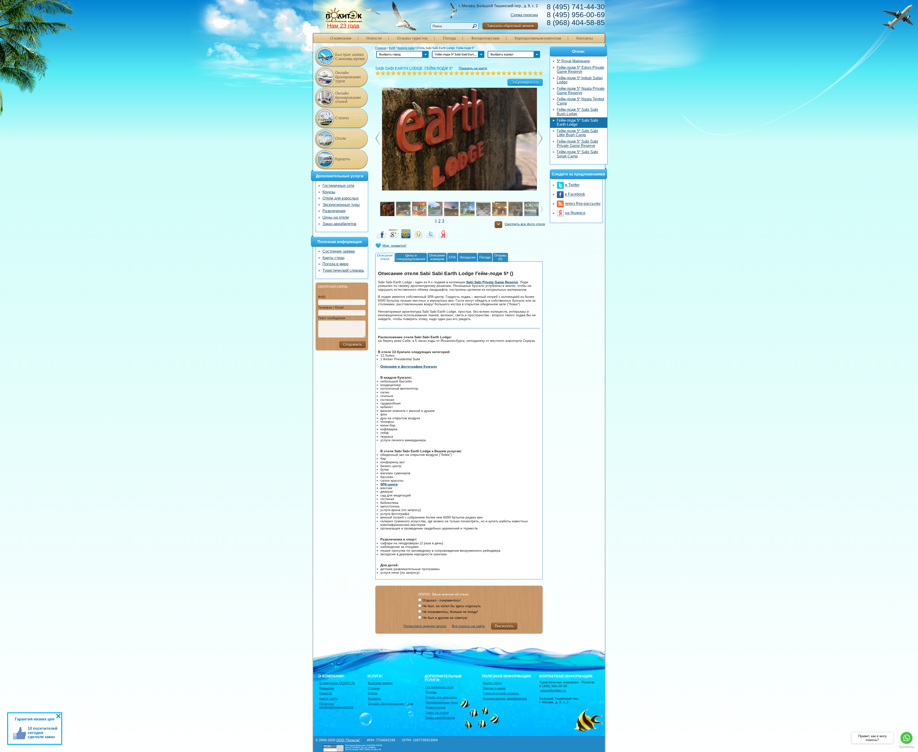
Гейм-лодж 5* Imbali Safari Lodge (580, 80)
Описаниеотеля (385, 257)
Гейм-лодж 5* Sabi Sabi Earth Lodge (577, 122)
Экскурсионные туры (341, 205)
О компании (340, 38)
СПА (452, 257)
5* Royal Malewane (573, 61)
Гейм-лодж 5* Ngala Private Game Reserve (581, 91)
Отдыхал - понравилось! (441, 600)
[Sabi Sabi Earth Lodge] (459, 139)
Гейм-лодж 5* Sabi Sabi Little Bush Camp (577, 133)
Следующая (377, 138)
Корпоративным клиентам (538, 38)
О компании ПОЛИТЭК (337, 683)
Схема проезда (524, 15)
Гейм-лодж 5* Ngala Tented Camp (580, 101)
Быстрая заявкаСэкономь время (350, 57)
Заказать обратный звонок (510, 26)
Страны (342, 118)
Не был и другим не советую (444, 618)
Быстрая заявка (380, 683)
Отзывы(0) (500, 257)
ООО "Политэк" (348, 740)
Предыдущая (540, 138)
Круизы (328, 192)
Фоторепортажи (485, 38)
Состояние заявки (338, 251)
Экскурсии (467, 257)
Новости (374, 38)
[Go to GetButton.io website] (906, 747)
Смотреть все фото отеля (525, 224)
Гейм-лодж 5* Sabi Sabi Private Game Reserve (577, 143)
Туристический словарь (343, 270)
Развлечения (333, 211)
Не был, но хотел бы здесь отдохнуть (451, 606)
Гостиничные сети (338, 186)
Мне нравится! (394, 245)
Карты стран (333, 258)
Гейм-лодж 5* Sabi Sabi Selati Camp (577, 154)
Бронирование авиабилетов (505, 698)
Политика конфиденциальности (336, 705)
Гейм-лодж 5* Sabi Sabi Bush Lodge (577, 112)
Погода (449, 38)
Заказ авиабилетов (339, 224)
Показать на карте (473, 68)
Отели (340, 138)
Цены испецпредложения (411, 257)
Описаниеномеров (437, 257)
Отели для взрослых (340, 198)
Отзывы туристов (412, 38)
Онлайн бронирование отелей (348, 97)
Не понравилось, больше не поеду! (450, 612)
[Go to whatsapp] (907, 738)
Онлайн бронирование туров (348, 77)
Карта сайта (328, 698)
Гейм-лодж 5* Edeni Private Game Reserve (580, 69)
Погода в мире (335, 264)
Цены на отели (335, 217)
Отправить (352, 345)
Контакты (584, 38)
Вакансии (326, 688)
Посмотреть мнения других (425, 626)
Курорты (342, 159)
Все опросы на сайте (468, 626)
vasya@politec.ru (553, 690)
